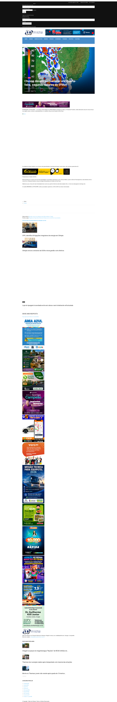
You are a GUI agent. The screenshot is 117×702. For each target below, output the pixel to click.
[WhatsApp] (30, 97)
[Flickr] (26, 2)
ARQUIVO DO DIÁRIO (84, 2)
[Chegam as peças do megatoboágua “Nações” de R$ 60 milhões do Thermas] (58, 645)
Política (71, 39)
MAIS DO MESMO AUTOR (40, 220)
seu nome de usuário (26, 8)
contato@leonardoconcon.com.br (37, 636)
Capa (26, 39)
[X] (30, 2)
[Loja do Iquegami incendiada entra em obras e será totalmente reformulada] (58, 278)
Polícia (51, 39)
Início (23, 45)
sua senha (34, 10)
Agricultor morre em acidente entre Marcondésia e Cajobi (40, 216)
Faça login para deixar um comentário (30, 316)
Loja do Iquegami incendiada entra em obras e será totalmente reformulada (47, 305)
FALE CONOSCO (92, 2)
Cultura (77, 39)
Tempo (25, 203)
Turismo (65, 39)
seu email (24, 21)
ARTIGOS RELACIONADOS (28, 220)
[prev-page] (23, 309)
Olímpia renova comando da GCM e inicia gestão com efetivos (43, 250)
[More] (39, 97)
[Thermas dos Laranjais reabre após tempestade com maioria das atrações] (58, 657)
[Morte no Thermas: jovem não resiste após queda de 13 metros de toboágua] (58, 668)
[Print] (36, 97)
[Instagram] (28, 2)
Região (46, 39)
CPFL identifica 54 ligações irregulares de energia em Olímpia (42, 235)
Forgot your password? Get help (28, 15)
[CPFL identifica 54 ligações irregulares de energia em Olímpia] (58, 228)
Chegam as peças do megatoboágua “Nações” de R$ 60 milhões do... (45, 651)
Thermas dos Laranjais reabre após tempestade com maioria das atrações (47, 662)
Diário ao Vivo (38, 39)
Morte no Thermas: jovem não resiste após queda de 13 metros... (44, 673)
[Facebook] (23, 2)
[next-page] (25, 309)
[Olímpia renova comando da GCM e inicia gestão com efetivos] (58, 243)
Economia (58, 39)
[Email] (33, 97)
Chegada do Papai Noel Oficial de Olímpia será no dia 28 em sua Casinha (44, 217)
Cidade (31, 39)
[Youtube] (32, 2)
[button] (93, 39)
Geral (31, 45)
